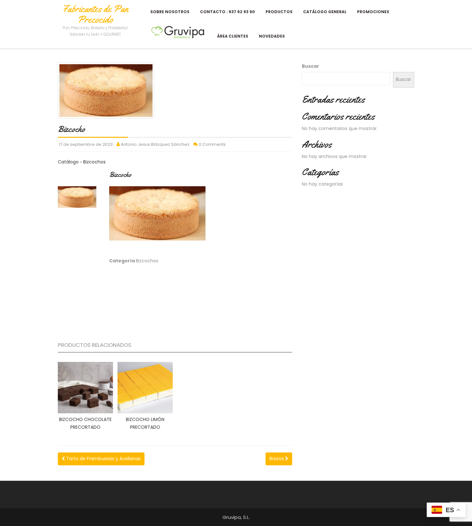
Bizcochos (94, 162)
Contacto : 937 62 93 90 (227, 11)
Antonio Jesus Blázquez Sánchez (155, 144)
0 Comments (212, 144)
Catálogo (69, 162)
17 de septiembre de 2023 (86, 144)
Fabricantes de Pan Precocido (95, 14)
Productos (279, 11)
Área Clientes (232, 36)
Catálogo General (324, 11)
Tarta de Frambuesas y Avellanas (103, 458)
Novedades (272, 36)
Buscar (310, 66)
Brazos (277, 458)
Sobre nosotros (169, 11)
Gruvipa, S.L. (236, 517)
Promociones (373, 11)
